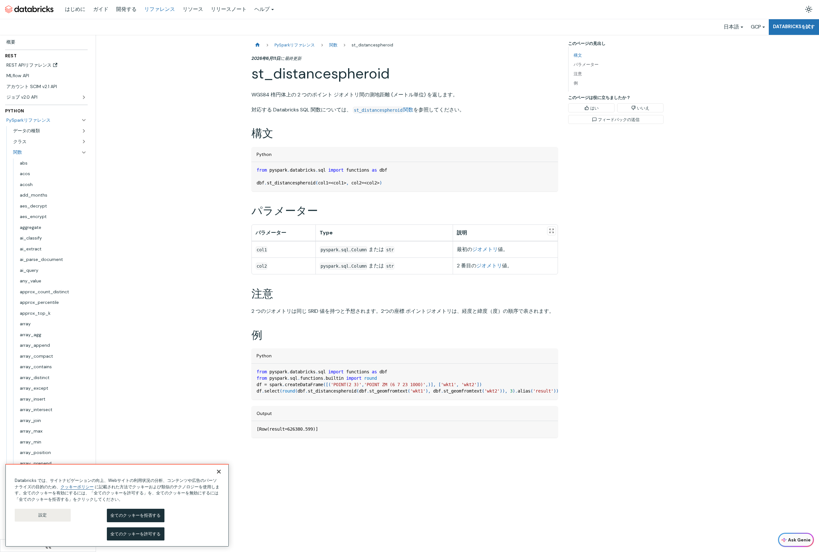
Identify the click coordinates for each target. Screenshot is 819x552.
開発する (126, 9)
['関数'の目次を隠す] (83, 152)
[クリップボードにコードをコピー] (550, 170)
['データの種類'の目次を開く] (83, 131)
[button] (49, 141)
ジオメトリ (485, 249)
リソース (193, 9)
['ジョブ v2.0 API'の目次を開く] (83, 97)
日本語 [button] (731, 26)
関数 (383, 109)
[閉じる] (219, 472)
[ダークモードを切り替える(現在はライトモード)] (809, 9)
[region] (117, 505)
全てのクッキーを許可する (135, 533)
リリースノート (229, 9)
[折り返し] (538, 371)
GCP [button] (756, 26)
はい (594, 108)
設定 (42, 515)
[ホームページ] (257, 45)
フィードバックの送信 (619, 119)
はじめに (75, 9)
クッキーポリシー (77, 486)
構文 (578, 55)
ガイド (100, 9)
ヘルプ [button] (262, 9)
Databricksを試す (794, 26)
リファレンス (159, 9)
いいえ (643, 108)
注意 (578, 74)
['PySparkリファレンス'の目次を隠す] (83, 120)
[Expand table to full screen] (551, 230)
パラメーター (586, 64)
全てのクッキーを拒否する (135, 515)
